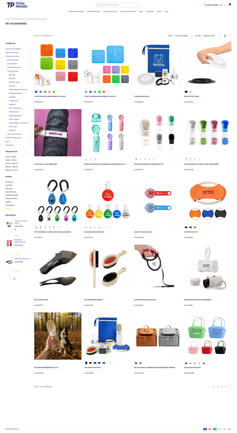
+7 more (109, 362)
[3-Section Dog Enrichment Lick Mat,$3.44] (107, 65)
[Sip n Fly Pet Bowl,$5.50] (207, 65)
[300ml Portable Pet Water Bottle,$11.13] (157, 132)
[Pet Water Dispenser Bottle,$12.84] (57, 336)
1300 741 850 (17, 421)
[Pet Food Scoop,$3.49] (57, 268)
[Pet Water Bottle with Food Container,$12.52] (207, 132)
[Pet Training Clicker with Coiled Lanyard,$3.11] (57, 200)
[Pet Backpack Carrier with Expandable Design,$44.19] (157, 336)
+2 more (109, 91)
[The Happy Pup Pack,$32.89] (107, 336)
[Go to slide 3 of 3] (21, 278)
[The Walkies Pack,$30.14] (157, 65)
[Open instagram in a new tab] (178, 413)
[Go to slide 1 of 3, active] (14, 278)
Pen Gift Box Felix (22, 259)
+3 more (59, 91)
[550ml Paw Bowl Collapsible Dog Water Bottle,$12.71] (107, 132)
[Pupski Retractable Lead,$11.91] (157, 268)
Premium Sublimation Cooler (19, 241)
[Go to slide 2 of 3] (18, 278)
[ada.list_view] (230, 35)
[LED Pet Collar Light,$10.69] (157, 200)
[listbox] (211, 35)
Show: (170, 35)
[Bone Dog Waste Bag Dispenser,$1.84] (207, 268)
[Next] (229, 387)
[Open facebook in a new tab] (171, 413)
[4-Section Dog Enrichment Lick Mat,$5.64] (57, 65)
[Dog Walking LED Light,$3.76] (107, 200)
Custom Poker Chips (20, 222)
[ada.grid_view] (225, 35)
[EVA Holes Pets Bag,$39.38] (207, 336)
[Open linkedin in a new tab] (174, 413)
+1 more (59, 227)
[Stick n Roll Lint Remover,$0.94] (57, 132)
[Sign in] (221, 5)
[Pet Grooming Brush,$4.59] (107, 268)
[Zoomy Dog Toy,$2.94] (207, 200)
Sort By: (198, 35)
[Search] (98, 5)
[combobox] (118, 5)
